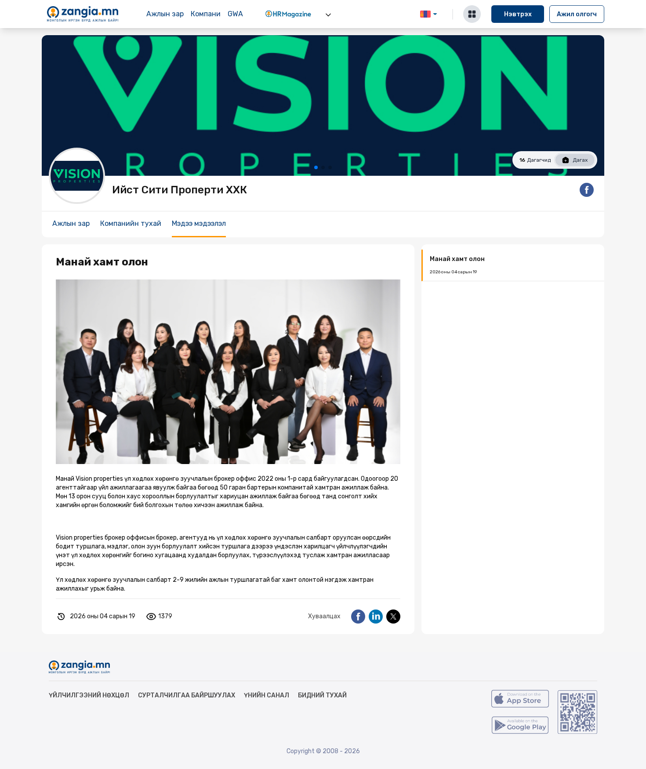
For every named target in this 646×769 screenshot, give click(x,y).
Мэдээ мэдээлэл (199, 223)
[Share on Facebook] (358, 616)
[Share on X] (393, 616)
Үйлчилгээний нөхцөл (89, 695)
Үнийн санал (266, 695)
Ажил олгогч (577, 14)
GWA (235, 14)
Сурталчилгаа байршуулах (186, 695)
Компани (206, 14)
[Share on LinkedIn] (376, 616)
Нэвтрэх (518, 14)
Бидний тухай (322, 695)
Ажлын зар (165, 14)
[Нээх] (328, 15)
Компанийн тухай (130, 223)
